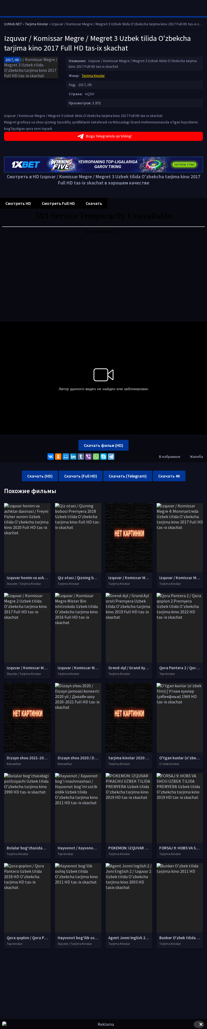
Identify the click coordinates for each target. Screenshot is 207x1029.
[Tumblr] (81, 456)
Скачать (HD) (40, 476)
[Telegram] (111, 456)
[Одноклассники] (58, 456)
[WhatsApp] (96, 456)
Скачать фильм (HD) (103, 445)
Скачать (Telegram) (128, 476)
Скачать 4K (169, 476)
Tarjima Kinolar (93, 75)
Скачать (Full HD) (80, 476)
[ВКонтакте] (50, 456)
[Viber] (88, 456)
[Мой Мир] (66, 456)
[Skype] (103, 456)
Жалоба (196, 456)
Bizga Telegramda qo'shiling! (109, 136)
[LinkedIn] (73, 456)
